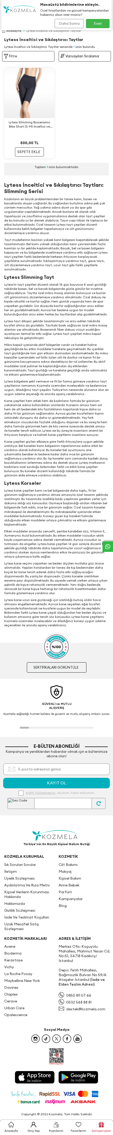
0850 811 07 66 (78, 995)
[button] (24, 728)
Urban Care (14, 1008)
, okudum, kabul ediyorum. (60, 793)
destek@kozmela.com (85, 1009)
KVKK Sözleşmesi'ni (40, 793)
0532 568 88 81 (78, 1002)
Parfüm (65, 892)
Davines (11, 987)
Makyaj (65, 871)
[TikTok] (46, 1039)
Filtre (13, 56)
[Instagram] (35, 1039)
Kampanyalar (71, 898)
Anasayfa (13, 31)
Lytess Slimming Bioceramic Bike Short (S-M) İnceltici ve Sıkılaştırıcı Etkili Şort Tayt (29, 124)
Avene (9, 946)
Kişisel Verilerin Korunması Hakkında (26, 894)
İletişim (10, 871)
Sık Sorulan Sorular (20, 864)
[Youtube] (77, 1039)
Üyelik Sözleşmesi (19, 878)
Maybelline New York (22, 980)
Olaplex (11, 994)
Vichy (9, 967)
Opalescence (15, 1014)
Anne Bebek (69, 885)
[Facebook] (67, 1039)
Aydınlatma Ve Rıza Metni (27, 885)
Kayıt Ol (56, 782)
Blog (63, 905)
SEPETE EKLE (28, 151)
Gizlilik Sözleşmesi (19, 910)
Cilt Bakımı (68, 864)
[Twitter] (56, 1039)
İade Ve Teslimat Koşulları (26, 917)
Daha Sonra (69, 23)
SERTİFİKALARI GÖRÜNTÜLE (56, 667)
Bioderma (13, 953)
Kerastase (13, 960)
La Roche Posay (18, 973)
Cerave (10, 1001)
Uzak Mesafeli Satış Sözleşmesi (21, 926)
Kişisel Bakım (70, 878)
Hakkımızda (14, 903)
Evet (98, 23)
